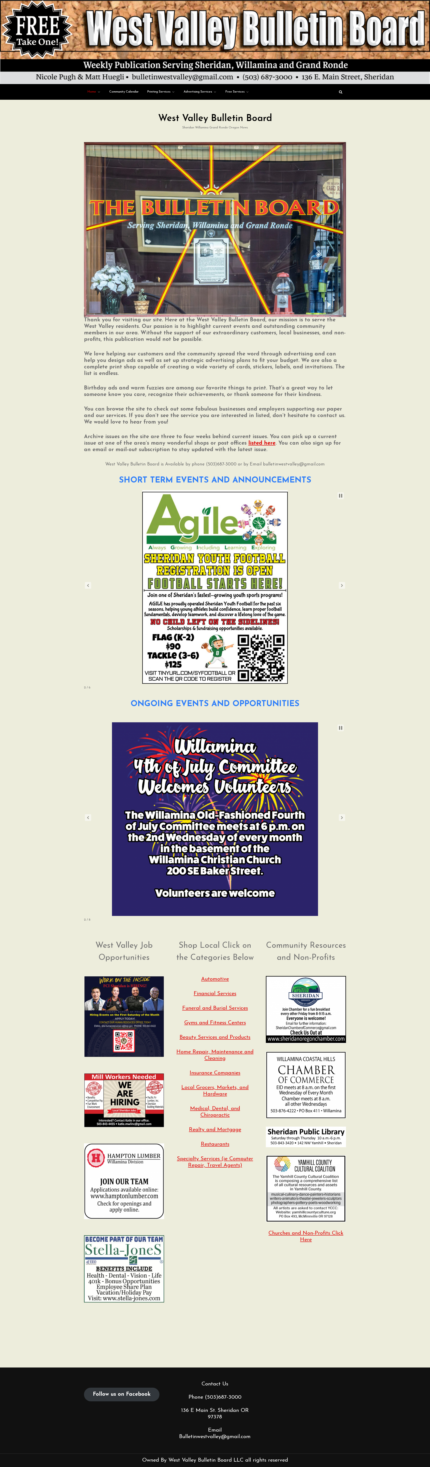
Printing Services (158, 91)
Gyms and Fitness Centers (215, 1023)
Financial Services (215, 993)
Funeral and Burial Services (215, 1008)
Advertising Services (198, 91)
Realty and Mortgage (215, 1129)
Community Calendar (124, 91)
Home (91, 91)
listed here (261, 443)
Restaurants (215, 1144)
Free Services (235, 91)
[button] (88, 585)
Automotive (215, 979)
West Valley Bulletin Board (215, 118)
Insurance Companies (215, 1073)
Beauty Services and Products (215, 1037)
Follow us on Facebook (121, 1394)
